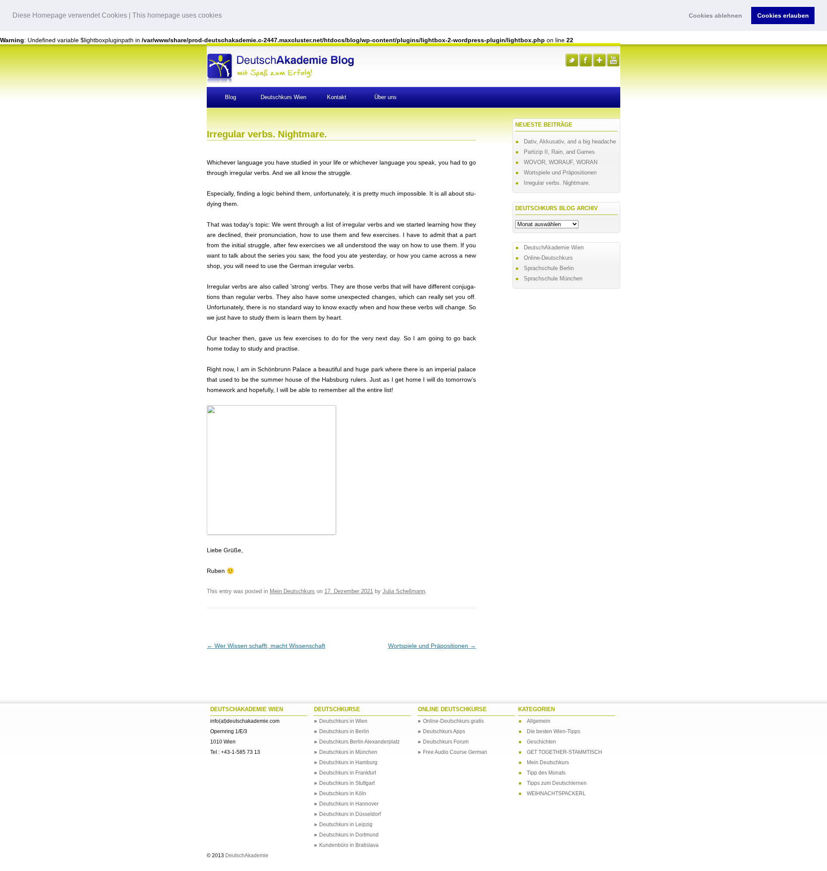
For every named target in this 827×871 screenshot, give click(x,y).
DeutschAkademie (246, 855)
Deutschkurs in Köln (342, 793)
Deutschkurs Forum (446, 742)
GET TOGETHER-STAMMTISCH (564, 752)
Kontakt (336, 97)
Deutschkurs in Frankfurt (347, 773)
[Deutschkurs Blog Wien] (280, 81)
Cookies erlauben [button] (783, 15)
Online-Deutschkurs (548, 258)
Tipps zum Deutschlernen (557, 783)
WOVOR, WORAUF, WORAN (560, 162)
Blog (230, 97)
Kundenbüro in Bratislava (349, 845)
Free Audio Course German (455, 752)
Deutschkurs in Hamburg (348, 762)
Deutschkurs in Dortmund (349, 835)
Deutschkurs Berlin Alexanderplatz (359, 742)
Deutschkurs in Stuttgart (347, 783)
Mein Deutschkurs (292, 591)
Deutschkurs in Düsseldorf (350, 814)
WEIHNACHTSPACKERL (556, 793)
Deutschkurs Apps (444, 731)
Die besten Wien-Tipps (553, 731)
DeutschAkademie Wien (554, 247)
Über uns (385, 97)
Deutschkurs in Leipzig (346, 824)
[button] (225, 16)
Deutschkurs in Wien (343, 721)
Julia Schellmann (403, 591)
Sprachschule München (553, 278)
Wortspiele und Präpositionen (432, 645)
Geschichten (541, 742)
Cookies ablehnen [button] (715, 15)
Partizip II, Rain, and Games (559, 152)
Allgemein (538, 721)
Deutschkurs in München (348, 752)
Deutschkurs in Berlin (344, 731)
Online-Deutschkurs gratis (453, 721)
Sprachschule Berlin (549, 268)
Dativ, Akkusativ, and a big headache (570, 141)
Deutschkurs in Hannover (349, 804)
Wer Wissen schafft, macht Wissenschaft (266, 645)
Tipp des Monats (546, 773)
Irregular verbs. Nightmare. (557, 183)
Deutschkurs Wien (283, 97)
